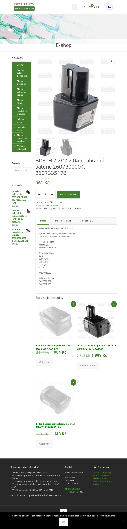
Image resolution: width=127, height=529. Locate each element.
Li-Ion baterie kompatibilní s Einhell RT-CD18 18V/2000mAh (55, 425)
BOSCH (78, 209)
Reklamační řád (100, 478)
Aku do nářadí (52, 205)
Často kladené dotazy (102, 481)
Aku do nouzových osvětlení (22, 138)
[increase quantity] (52, 194)
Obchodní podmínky (102, 472)
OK (63, 521)
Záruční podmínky (101, 475)
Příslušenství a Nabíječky (22, 147)
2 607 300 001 (50, 209)
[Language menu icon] (109, 7)
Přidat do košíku (68, 194)
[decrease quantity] (39, 194)
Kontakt (96, 484)
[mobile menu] (74, 7)
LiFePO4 (20, 65)
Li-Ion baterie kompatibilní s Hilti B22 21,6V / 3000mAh (54, 347)
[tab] (43, 220)
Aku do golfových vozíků (21, 92)
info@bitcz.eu (74, 489)
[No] (123, 520)
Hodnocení (87, 221)
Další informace (63, 221)
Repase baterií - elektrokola (22, 73)
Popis (43, 221)
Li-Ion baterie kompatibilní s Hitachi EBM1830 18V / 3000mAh (96, 347)
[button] (111, 61)
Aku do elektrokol (21, 82)
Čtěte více (44, 362)
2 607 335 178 (65, 209)
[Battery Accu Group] (24, 7)
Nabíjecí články (20, 120)
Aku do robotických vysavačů (22, 111)
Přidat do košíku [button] (88, 365)
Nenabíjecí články (21, 128)
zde (59, 495)
